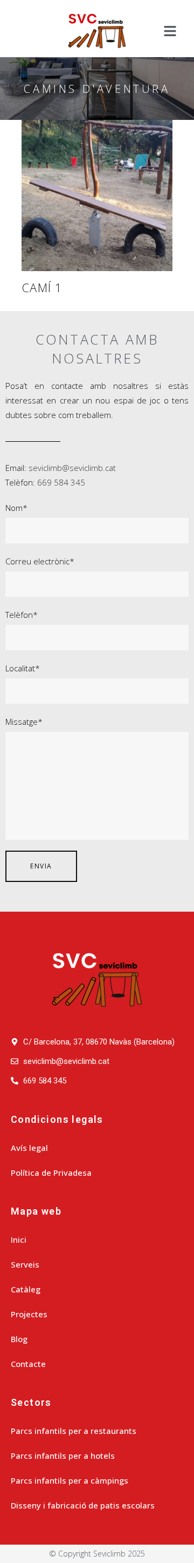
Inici (18, 1239)
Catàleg (25, 1289)
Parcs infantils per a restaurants (73, 1430)
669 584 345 (61, 482)
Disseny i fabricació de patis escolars (83, 1505)
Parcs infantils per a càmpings (69, 1480)
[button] (170, 31)
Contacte (28, 1363)
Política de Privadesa (51, 1172)
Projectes (29, 1314)
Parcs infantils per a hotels (63, 1455)
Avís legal (29, 1147)
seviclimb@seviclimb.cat (72, 467)
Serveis (25, 1264)
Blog (19, 1338)
